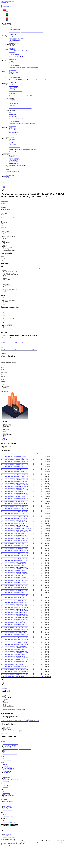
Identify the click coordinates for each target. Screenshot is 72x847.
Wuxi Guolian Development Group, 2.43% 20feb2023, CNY (14, 592)
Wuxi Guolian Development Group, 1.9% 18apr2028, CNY (14, 493)
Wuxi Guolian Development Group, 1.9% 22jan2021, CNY (14, 661)
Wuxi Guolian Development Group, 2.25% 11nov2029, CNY (14, 501)
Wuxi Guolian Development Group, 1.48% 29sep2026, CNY (14, 466)
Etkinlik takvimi (12, 41)
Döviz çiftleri (12, 88)
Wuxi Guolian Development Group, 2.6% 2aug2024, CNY (14, 535)
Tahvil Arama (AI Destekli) (15, 39)
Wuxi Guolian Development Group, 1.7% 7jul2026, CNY (14, 483)
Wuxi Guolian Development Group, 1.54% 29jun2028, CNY (14, 463)
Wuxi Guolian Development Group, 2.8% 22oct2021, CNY (14, 637)
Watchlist (11, 26)
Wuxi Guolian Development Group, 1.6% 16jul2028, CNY (14, 456)
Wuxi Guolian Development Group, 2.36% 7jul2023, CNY (14, 575)
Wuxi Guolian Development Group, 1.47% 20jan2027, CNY (14, 459)
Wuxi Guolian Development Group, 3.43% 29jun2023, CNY (14, 656)
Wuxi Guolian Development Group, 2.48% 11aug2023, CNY (14, 584)
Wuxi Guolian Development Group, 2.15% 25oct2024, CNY (14, 523)
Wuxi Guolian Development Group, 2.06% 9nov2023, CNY (14, 545)
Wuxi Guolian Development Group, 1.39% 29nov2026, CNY (14, 461)
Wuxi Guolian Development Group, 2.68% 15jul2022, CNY (14, 627)
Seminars (8, 137)
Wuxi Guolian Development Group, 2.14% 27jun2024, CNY (14, 520)
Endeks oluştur (6, 794)
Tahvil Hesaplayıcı (13, 144)
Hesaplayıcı (6, 820)
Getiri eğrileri (12, 48)
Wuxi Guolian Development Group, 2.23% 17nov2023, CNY (14, 553)
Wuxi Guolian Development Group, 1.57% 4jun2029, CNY (14, 468)
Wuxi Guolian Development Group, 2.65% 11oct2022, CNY (14, 619)
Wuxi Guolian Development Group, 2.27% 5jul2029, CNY (14, 513)
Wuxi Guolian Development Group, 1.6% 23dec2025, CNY (14, 481)
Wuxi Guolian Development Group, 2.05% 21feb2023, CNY (14, 609)
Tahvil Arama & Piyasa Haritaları (16, 38)
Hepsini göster (4, 688)
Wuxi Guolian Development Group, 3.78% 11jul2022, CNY (14, 671)
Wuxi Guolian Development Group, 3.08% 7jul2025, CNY (14, 600)
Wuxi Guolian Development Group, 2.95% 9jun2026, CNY (14, 567)
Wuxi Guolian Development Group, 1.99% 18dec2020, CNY (14, 657)
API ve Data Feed (13, 155)
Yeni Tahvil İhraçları (7, 767)
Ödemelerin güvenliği (8, 816)
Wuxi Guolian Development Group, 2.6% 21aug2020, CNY (14, 666)
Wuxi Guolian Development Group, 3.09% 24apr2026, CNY (14, 570)
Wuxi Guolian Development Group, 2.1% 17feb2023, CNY (14, 610)
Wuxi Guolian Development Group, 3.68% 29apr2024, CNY (14, 636)
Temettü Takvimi (13, 62)
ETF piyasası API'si (13, 160)
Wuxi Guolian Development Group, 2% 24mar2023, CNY (14, 604)
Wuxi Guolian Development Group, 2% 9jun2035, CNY (13, 491)
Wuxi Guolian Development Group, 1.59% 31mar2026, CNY (14, 476)
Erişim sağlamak (4, 391)
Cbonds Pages (12, 52)
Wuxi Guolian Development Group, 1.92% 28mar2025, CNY (14, 498)
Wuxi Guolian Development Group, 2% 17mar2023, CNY (14, 605)
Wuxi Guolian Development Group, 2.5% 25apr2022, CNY (14, 622)
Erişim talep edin (10, 175)
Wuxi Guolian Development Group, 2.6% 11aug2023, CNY (14, 587)
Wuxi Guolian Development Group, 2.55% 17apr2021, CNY (14, 649)
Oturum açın (3, 6)
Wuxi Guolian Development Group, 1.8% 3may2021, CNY (14, 651)
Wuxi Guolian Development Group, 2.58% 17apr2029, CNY (14, 516)
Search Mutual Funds (13, 73)
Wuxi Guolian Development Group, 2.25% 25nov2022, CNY (14, 615)
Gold (10, 112)
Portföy (10, 27)
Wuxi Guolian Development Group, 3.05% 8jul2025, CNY (14, 597)
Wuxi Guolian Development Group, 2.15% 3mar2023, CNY (14, 607)
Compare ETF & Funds (14, 75)
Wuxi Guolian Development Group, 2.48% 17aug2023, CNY (14, 579)
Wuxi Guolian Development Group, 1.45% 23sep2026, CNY (14, 458)
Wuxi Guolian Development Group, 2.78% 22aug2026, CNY (14, 543)
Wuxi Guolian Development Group (11, 271)
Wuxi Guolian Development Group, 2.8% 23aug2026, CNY (14, 542)
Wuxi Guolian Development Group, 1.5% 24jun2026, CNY (14, 474)
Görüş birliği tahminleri (14, 103)
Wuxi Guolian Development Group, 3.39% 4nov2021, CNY (14, 641)
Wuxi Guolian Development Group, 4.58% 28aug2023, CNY (14, 673)
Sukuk (10, 47)
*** (1, 212)
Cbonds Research (13, 131)
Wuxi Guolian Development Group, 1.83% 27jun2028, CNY (14, 489)
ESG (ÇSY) (11, 45)
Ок (1, 844)
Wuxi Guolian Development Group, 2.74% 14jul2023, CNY (14, 580)
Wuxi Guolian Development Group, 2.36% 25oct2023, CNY (14, 568)
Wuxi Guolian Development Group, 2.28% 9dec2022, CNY (14, 617)
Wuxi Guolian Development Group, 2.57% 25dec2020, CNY (14, 654)
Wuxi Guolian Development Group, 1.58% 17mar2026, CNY (14, 479)
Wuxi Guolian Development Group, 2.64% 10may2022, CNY (15, 629)
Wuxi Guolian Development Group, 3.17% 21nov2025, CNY (14, 594)
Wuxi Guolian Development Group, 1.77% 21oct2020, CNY (14, 663)
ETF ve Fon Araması (13, 72)
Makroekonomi (12, 100)
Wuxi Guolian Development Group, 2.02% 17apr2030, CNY (14, 496)
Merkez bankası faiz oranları (15, 91)
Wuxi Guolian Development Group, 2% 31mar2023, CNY (14, 599)
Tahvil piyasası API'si (14, 158)
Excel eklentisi (12, 139)
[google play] (14, 826)
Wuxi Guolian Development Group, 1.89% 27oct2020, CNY (14, 652)
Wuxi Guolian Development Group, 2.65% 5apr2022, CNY (14, 632)
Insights (12, 137)
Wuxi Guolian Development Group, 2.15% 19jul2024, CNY (14, 521)
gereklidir (5, 845)
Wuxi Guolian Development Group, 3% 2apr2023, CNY (13, 664)
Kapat (2, 7)
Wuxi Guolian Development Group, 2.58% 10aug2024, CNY (14, 533)
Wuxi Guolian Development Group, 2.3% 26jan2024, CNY (14, 558)
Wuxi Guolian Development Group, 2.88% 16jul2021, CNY (14, 644)
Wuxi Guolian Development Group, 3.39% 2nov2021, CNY (14, 642)
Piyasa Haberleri (12, 128)
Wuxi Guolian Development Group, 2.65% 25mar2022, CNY (14, 634)
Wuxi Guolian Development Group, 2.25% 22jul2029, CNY (14, 508)
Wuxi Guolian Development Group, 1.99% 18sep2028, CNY (14, 484)
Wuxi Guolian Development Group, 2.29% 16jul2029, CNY (14, 511)
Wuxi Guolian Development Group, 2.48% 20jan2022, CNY (14, 624)
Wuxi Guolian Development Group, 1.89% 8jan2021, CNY (14, 647)
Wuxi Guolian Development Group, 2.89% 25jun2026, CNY (14, 565)
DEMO (8, 169)
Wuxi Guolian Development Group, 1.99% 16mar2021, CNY (14, 659)
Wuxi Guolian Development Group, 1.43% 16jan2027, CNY (14, 471)
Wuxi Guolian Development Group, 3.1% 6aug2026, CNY (14, 631)
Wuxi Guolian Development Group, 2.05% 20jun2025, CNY (14, 505)
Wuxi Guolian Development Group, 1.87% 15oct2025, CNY (14, 495)
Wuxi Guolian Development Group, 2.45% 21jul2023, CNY (14, 585)
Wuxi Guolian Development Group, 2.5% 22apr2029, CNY (14, 515)
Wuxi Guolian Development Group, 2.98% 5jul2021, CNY (14, 646)
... (3, 190)
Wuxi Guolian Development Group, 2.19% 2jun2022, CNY (14, 614)
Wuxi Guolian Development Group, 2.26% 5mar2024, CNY (14, 548)
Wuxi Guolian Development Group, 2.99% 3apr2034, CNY (14, 518)
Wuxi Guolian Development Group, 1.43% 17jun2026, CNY (14, 473)
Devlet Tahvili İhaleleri (8, 769)
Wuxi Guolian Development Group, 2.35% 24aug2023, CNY (14, 572)
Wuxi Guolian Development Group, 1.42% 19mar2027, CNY (14, 464)
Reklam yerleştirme (7, 834)
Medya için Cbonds (13, 132)
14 (3, 684)
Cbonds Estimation (7, 747)
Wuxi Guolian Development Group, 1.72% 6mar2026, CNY (14, 486)
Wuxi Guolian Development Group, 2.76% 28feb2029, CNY (14, 525)
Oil (9, 111)
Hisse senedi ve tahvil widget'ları (10, 779)
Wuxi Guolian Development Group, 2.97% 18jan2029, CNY (14, 526)
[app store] (5, 826)
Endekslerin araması (13, 86)
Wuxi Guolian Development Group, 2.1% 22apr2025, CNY (14, 503)
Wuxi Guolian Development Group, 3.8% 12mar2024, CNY (14, 639)
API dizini (11, 156)
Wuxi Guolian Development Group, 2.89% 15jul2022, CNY (14, 626)
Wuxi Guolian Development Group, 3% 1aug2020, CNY (13, 668)
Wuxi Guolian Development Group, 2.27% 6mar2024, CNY (14, 550)
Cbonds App (12, 140)
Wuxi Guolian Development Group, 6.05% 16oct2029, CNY (14, 676)
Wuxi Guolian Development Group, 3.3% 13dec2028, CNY (14, 531)
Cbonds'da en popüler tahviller (10, 754)
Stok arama (11, 61)
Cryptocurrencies (13, 87)
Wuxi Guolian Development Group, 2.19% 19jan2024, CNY (14, 547)
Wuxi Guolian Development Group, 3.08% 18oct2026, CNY (14, 538)
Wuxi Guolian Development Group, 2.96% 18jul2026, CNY (14, 557)
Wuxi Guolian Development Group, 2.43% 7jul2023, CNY (14, 582)
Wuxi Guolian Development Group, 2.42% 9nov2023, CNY (14, 590)
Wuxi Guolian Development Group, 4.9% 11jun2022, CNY (14, 674)
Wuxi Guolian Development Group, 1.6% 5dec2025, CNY (14, 488)
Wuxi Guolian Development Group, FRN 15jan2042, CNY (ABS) (16, 530)
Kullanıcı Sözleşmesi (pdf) (9, 837)
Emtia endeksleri (12, 114)
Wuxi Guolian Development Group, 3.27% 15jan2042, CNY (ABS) (16, 528)
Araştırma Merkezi (13, 129)
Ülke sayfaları (12, 99)
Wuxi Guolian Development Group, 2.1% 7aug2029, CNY (14, 506)
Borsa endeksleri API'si (14, 163)
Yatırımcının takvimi (13, 43)
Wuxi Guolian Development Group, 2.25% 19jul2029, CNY (14, 510)
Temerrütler (6, 766)
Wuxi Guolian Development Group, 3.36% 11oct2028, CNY (14, 540)
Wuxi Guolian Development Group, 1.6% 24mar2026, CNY (14, 478)
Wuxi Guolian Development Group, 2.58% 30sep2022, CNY (14, 621)
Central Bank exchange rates (15, 89)
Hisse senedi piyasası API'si (15, 159)
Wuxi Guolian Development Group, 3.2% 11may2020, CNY (14, 669)
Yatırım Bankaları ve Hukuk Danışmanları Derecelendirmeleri (22, 50)
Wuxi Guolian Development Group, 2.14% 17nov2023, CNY (14, 552)
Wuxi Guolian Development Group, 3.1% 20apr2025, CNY (14, 612)
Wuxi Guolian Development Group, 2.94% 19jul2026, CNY (14, 555)
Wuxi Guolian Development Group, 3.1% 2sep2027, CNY (14, 595)
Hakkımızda (6, 176)
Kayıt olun (8, 6)
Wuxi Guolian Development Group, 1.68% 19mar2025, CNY (14, 500)
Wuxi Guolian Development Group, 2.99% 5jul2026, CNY (14, 562)
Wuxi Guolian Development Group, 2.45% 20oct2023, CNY (14, 589)
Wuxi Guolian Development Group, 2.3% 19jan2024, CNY (14, 560)
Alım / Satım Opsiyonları (8, 768)
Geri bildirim (6, 835)
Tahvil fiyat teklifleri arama (15, 40)
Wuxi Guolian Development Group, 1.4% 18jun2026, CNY (14, 469)
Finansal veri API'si (13, 161)
